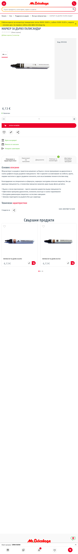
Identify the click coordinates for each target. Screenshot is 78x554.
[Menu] (4, 3)
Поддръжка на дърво (22, 16)
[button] (39, 271)
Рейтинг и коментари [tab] (54, 158)
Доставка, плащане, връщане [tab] (68, 159)
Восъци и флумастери (39, 16)
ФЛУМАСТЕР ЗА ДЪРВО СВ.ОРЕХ (12, 259)
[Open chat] (73, 538)
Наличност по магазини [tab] (26, 159)
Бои (10, 16)
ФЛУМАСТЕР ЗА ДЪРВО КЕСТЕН (51, 259)
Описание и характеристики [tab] (10, 160)
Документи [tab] (39, 160)
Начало (4, 16)
